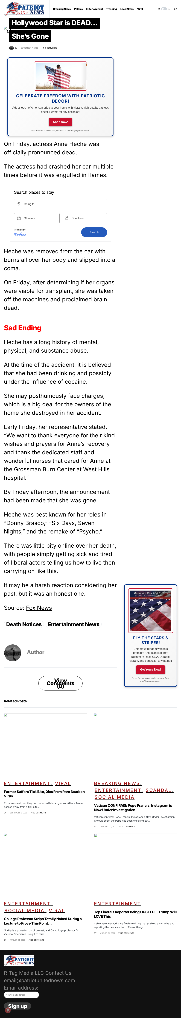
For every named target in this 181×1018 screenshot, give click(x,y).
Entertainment (27, 783)
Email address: (21, 988)
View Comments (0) (60, 683)
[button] (164, 9)
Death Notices (24, 624)
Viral (63, 783)
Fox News (39, 607)
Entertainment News (73, 624)
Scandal (159, 790)
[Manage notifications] (8, 1010)
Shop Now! (60, 121)
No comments (50, 48)
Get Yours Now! (150, 669)
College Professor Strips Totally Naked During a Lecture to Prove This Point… (43, 921)
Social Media (115, 797)
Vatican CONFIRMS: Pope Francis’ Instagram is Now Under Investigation (133, 807)
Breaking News (117, 783)
